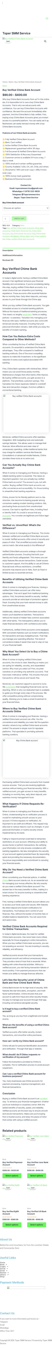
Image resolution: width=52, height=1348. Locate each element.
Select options (12, 1176)
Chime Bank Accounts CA (21, 231)
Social (2, 1269)
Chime (5, 880)
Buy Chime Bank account (13, 202)
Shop (2, 1277)
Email (2, 1271)
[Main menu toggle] (46, 18)
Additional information (13, 255)
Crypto (3, 1267)
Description (8, 250)
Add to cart (19, 218)
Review (3, 1273)
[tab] (26, 250)
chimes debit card (27, 236)
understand (11, 687)
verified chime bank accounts (22, 239)
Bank (11, 82)
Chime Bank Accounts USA (24, 234)
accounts (6, 516)
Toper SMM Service (16, 33)
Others (3, 1275)
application (27, 314)
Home (5, 82)
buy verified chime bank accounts (20, 228)
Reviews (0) (8, 260)
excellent (43, 1098)
